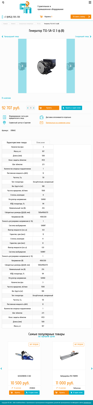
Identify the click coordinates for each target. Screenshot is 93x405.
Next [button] (92, 368)
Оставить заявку (79, 16)
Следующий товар (82, 36)
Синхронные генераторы (26, 24)
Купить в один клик (73, 108)
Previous (22, 44)
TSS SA (38, 24)
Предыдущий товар (11, 36)
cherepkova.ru (87, 403)
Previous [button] (1, 368)
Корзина (48, 16)
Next (70, 44)
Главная (5, 24)
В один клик (33, 392)
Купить (49, 108)
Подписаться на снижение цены (58, 123)
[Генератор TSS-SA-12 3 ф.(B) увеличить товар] (46, 66)
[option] (24, 368)
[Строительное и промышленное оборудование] (25, 7)
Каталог (13, 24)
